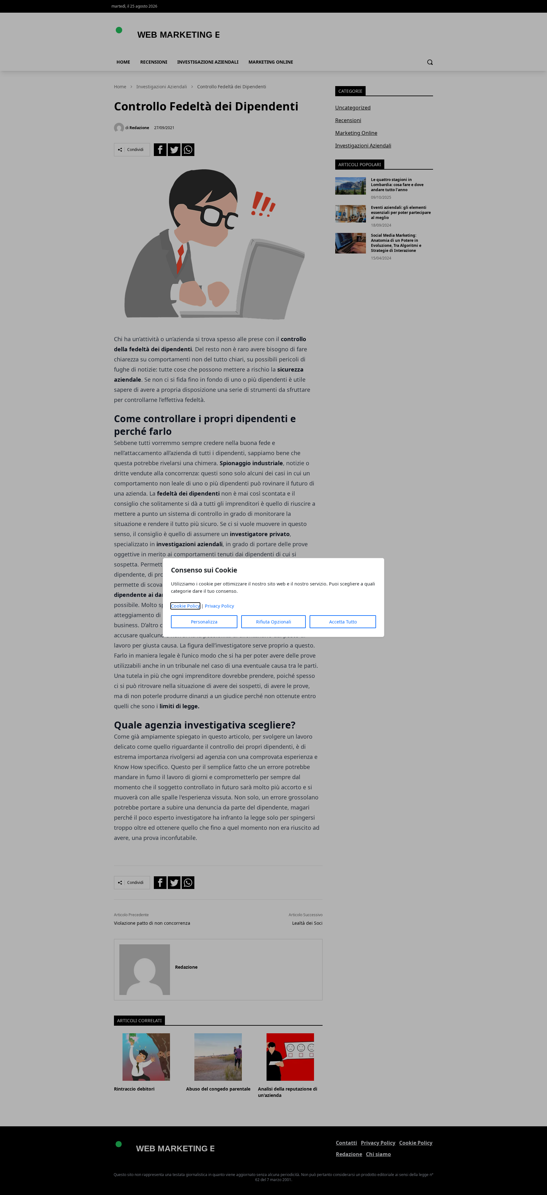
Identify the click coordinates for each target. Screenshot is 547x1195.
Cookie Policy (185, 606)
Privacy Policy (219, 606)
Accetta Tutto (343, 622)
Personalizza (204, 622)
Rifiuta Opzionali (273, 622)
